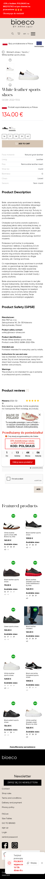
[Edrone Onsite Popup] (22, 439)
